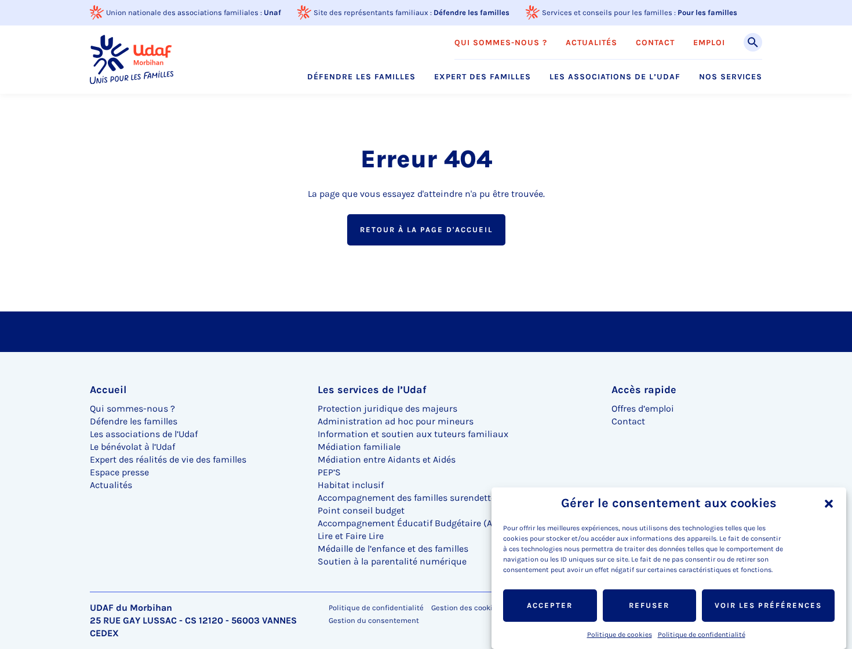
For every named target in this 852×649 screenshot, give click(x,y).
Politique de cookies (619, 634)
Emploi (709, 42)
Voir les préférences (768, 605)
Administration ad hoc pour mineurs (396, 421)
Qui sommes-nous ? (500, 42)
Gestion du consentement (374, 621)
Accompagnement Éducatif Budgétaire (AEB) (412, 523)
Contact (655, 42)
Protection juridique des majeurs (387, 408)
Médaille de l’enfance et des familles (393, 548)
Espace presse (119, 472)
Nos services (730, 77)
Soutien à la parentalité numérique (392, 561)
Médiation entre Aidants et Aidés (387, 459)
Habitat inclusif (351, 484)
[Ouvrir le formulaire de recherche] (753, 42)
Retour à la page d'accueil (426, 229)
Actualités (591, 42)
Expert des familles (482, 77)
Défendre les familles (471, 12)
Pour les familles (707, 12)
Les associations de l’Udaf (614, 77)
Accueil (108, 389)
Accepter (550, 605)
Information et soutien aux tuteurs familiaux (413, 433)
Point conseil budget (361, 510)
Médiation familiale (359, 446)
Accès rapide (643, 389)
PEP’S (329, 472)
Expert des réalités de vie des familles (168, 459)
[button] (829, 503)
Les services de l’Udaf (372, 389)
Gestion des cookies (466, 607)
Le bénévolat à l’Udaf (132, 446)
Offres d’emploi (642, 408)
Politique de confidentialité (701, 634)
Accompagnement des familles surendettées (411, 497)
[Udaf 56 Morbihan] (131, 59)
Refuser (649, 605)
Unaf (272, 12)
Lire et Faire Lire (351, 535)
